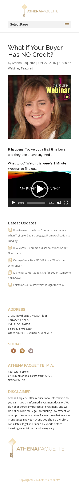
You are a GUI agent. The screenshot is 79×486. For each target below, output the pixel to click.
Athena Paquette (23, 63)
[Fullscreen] (66, 203)
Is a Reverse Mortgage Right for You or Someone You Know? (39, 275)
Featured (27, 68)
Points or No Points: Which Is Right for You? (38, 285)
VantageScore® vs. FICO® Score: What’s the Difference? (36, 262)
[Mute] (59, 203)
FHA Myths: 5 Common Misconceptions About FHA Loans (37, 250)
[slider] (36, 203)
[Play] (13, 203)
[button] (39, 189)
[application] (39, 189)
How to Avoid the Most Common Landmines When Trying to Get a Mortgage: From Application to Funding (39, 235)
